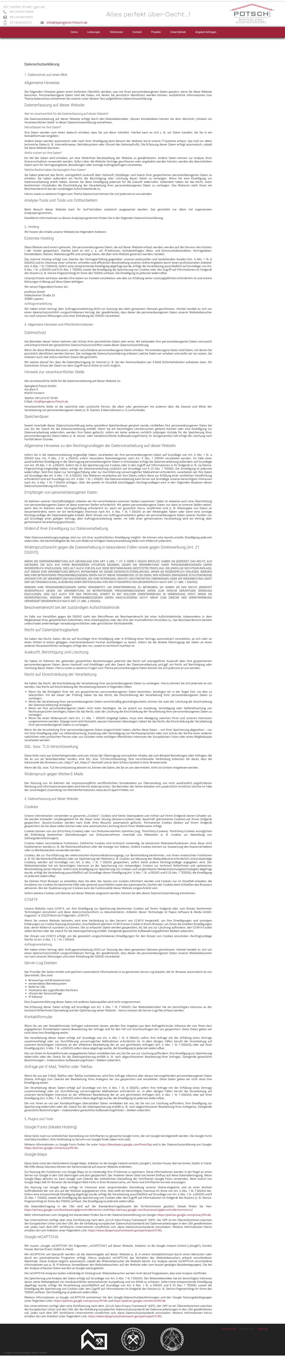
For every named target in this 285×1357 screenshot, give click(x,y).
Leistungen (93, 32)
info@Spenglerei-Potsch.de (67, 22)
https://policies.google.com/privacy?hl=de (51, 1148)
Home (74, 32)
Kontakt (137, 32)
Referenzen (116, 32)
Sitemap (262, 1328)
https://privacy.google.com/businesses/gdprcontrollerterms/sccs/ (151, 1210)
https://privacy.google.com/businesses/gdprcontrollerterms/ (63, 1210)
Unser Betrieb (178, 32)
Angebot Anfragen (205, 32)
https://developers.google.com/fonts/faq (125, 1144)
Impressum (228, 1328)
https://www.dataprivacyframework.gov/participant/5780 (124, 1230)
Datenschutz (247, 1328)
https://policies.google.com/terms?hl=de (140, 1301)
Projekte (156, 32)
